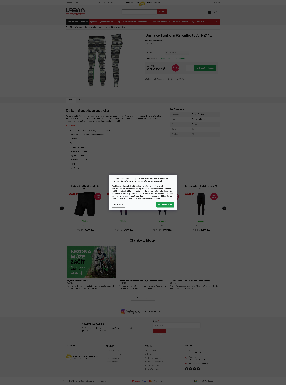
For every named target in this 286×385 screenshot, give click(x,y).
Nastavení (119, 205)
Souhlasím (165, 204)
